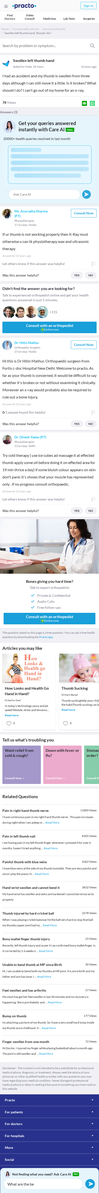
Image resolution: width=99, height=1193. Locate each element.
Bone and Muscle (54, 29)
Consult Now (83, 213)
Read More (52, 822)
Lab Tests (69, 18)
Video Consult (30, 16)
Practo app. (46, 637)
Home (5, 29)
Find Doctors (10, 16)
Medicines (49, 18)
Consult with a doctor (26, 29)
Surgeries (89, 18)
